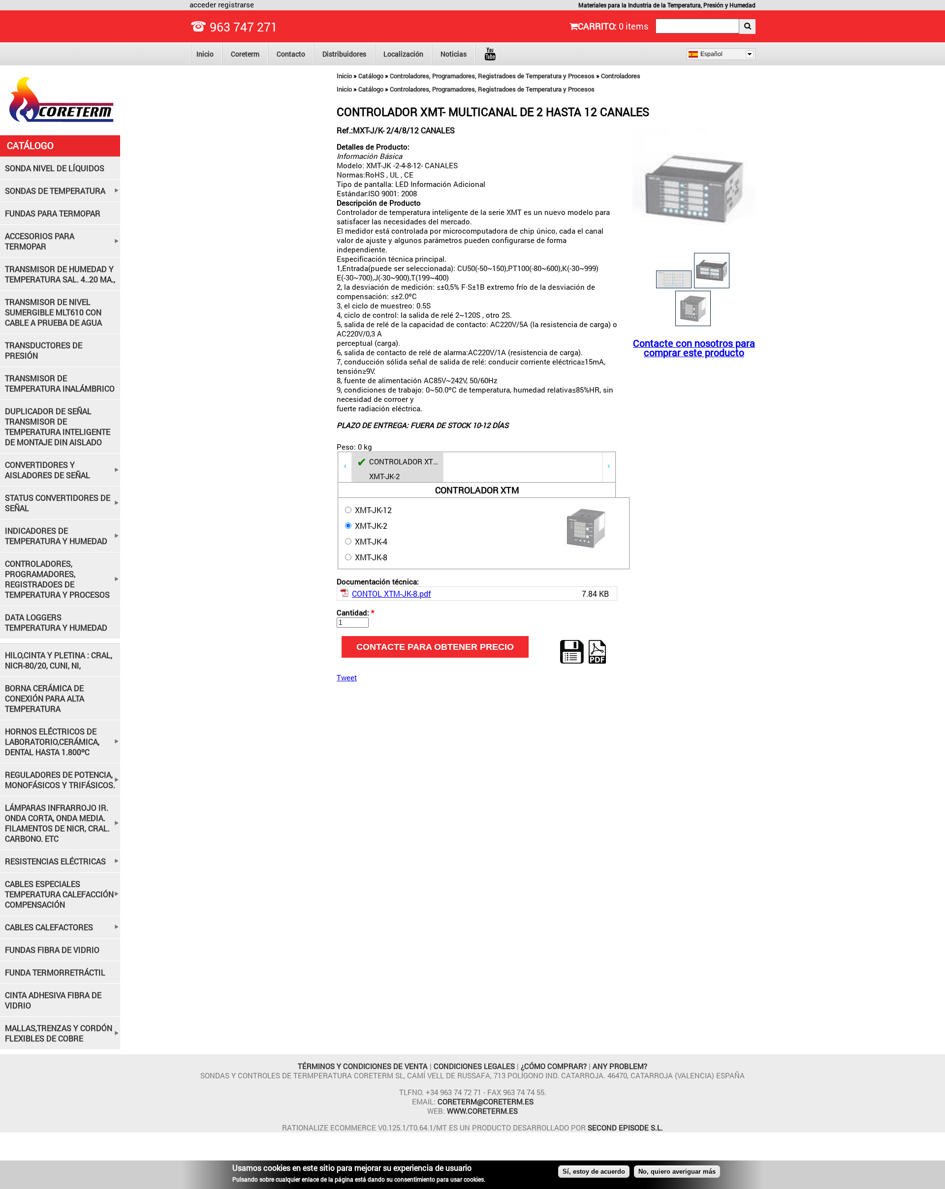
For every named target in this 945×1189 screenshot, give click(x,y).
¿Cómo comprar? (554, 1066)
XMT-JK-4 (370, 541)
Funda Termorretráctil (55, 972)
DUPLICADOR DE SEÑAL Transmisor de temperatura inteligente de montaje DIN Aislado (57, 426)
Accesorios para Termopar (39, 241)
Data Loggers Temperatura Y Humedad (56, 622)
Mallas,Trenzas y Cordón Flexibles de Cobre (58, 1033)
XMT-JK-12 (372, 510)
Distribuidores (344, 54)
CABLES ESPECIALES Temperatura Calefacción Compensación (59, 894)
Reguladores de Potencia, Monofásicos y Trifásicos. (60, 779)
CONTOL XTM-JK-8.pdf (391, 593)
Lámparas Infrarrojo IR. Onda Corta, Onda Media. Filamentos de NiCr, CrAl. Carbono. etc (57, 823)
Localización (403, 54)
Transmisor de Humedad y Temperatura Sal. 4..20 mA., (60, 274)
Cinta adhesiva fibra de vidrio (53, 1000)
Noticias (454, 54)
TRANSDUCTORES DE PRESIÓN (43, 350)
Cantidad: (355, 612)
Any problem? (620, 1066)
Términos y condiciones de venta (364, 1066)
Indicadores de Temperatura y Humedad (56, 535)
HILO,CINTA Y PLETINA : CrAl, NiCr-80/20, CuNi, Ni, (58, 660)
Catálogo (370, 75)
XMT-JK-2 (370, 525)
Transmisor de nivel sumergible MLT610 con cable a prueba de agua (53, 312)
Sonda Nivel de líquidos (54, 168)
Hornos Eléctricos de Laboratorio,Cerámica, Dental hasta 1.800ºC (52, 741)
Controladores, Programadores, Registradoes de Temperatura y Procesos (492, 75)
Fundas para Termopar (52, 213)
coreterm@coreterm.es (486, 1101)
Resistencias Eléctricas (55, 861)
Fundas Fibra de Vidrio (52, 950)
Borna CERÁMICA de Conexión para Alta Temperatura (44, 698)
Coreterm (245, 54)
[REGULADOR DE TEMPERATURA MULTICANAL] (694, 247)
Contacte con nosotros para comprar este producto (694, 348)
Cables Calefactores (49, 927)
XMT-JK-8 (370, 557)
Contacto (291, 54)
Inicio (205, 54)
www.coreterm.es (482, 1111)
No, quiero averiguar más (677, 1171)
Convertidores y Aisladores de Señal (47, 469)
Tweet (347, 677)
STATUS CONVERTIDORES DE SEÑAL (57, 502)
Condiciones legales (475, 1066)
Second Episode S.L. (625, 1127)
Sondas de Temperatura (55, 190)
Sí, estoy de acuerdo (594, 1171)
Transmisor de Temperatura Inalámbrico (60, 383)
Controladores (620, 75)
